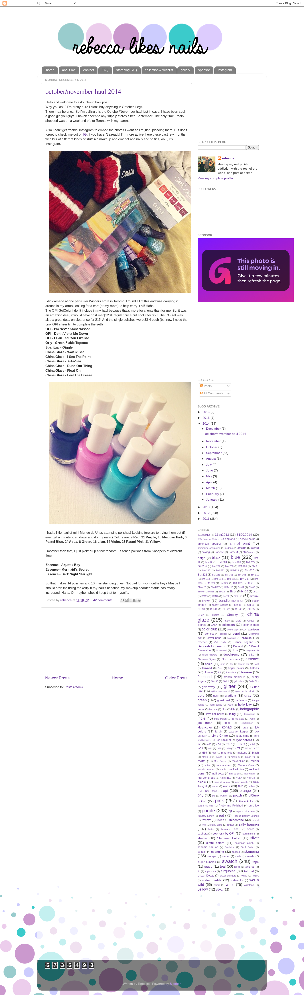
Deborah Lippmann (211, 646)
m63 (200, 748)
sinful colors (215, 843)
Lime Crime (219, 735)
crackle (247, 638)
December (214, 428)
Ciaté (238, 620)
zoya (219, 889)
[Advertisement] (116, 641)
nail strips (234, 773)
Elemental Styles (207, 659)
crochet (202, 642)
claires (202, 624)
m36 (209, 744)
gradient (230, 695)
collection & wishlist (159, 70)
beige (201, 558)
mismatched (224, 765)
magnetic (226, 752)
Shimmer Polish (228, 838)
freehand (205, 677)
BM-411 (251, 583)
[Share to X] (130, 600)
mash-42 (235, 757)
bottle (238, 596)
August (211, 458)
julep (228, 722)
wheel (217, 885)
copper (223, 633)
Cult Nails (220, 642)
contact (88, 70)
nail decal (218, 773)
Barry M (233, 552)
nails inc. (225, 777)
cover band (214, 638)
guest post (223, 700)
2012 (207, 513)
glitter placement (220, 691)
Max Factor (220, 761)
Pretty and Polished (231, 805)
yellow (203, 889)
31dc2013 (222, 534)
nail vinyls (249, 773)
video (244, 875)
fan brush (243, 664)
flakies (254, 668)
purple (208, 810)
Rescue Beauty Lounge (246, 815)
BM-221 (202, 574)
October (212, 447)
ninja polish (241, 782)
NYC (240, 786)
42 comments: (103, 600)
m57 (229, 744)
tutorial (249, 871)
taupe (208, 866)
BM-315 (231, 579)
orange (245, 790)
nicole (202, 782)
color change (251, 624)
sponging (217, 851)
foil (219, 672)
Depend (238, 646)
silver (254, 838)
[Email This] (122, 600)
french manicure (234, 677)
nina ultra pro (222, 782)
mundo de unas (206, 769)
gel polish (239, 681)
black (216, 558)
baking (206, 552)
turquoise (228, 871)
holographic (249, 709)
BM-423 (202, 587)
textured (250, 866)
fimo (220, 668)
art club (242, 548)
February (213, 493)
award (255, 548)
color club (209, 629)
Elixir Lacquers (230, 659)
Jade (252, 718)
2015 (207, 417)
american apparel (209, 543)
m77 (256, 748)
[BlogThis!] (126, 600)
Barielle (219, 552)
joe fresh (205, 722)
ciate (227, 620)
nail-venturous (206, 777)
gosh (216, 695)
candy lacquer (220, 605)
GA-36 (214, 681)
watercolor (237, 880)
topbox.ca (210, 871)
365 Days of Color (208, 539)
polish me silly (205, 805)
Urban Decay (206, 875)
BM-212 (220, 570)
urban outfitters (228, 875)
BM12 (222, 591)
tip (199, 871)
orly (200, 795)
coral (236, 633)
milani (255, 761)
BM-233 (216, 574)
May (209, 476)
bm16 (244, 591)
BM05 (252, 587)
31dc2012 (204, 534)
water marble (212, 880)
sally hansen (249, 824)
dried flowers (209, 654)
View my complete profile (215, 178)
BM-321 (211, 583)
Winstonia (249, 885)
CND (214, 624)
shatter (202, 838)
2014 (207, 423)
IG (85, 134)
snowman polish (244, 843)
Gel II (226, 681)
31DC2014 (244, 534)
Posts (207, 386)
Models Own (246, 765)
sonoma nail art (208, 847)
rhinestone (236, 820)
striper (226, 856)
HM (233, 709)
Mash (255, 752)
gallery (185, 70)
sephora (203, 833)
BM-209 (242, 566)
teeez (237, 866)
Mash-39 (206, 757)
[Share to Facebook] (135, 600)
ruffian (230, 824)
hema (201, 709)
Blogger (175, 983)
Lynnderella (244, 740)
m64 (210, 748)
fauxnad (207, 668)
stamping (251, 851)
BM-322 (224, 583)
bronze (254, 596)
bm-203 (237, 562)
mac (214, 752)
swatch (229, 861)
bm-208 (229, 566)
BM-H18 (228, 587)
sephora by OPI (224, 833)
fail (231, 664)
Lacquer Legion (238, 731)
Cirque (250, 620)
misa (207, 765)
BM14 (233, 591)
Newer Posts (57, 678)
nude (226, 786)
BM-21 (255, 566)
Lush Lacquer (222, 740)
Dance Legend (243, 642)
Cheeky (232, 614)
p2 (213, 795)
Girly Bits (254, 681)
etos (223, 664)
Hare (230, 704)
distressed (221, 650)
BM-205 (250, 562)
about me (69, 70)
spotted (236, 852)
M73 (247, 748)
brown (206, 600)
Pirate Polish (246, 801)
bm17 (256, 591)
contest (209, 633)
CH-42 (226, 609)
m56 (218, 744)
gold (201, 695)
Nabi (222, 769)
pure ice (254, 805)
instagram (225, 70)
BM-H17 (215, 587)
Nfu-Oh (251, 777)
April (209, 482)
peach (237, 795)
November (214, 441)
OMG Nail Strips (207, 791)
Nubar (215, 786)
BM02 (241, 587)
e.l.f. (251, 654)
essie (208, 664)
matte (202, 761)
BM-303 (229, 574)
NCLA (239, 777)
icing (232, 714)
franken (246, 672)
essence (252, 659)
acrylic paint (247, 539)
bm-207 (216, 566)
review (206, 820)
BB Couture (249, 552)
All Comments (213, 393)
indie (201, 718)
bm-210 (206, 570)
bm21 (226, 596)
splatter (202, 851)
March (211, 488)
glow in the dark (244, 691)
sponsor (204, 70)
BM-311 (255, 574)
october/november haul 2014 (83, 91)
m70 (228, 748)
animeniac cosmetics (209, 548)
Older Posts (176, 678)
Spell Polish (247, 847)
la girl (219, 731)
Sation (211, 829)
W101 (256, 875)
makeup (242, 752)
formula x (231, 672)
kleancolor (205, 727)
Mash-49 (250, 757)
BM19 (204, 596)
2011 (206, 518)
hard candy (216, 704)
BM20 (215, 596)
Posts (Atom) (74, 687)
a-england (229, 539)
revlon (220, 820)
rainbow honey (206, 815)
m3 (199, 744)
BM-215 (249, 570)
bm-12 (208, 562)
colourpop (232, 629)
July (209, 464)
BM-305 (242, 574)
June (210, 470)
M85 (204, 752)
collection (228, 624)
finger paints (236, 668)
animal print (239, 543)
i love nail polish (215, 714)
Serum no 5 (248, 833)
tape (256, 862)
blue (235, 557)
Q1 (230, 811)
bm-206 (202, 566)
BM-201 (222, 562)
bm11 (211, 591)
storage (211, 856)
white (230, 885)
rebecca (228, 158)
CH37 (201, 615)
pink (219, 800)
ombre (251, 786)
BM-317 (245, 578)
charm (215, 615)
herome (213, 709)
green (202, 700)
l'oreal (245, 727)
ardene (229, 548)
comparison (250, 629)
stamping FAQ (126, 70)
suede (250, 856)
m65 (219, 748)
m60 (252, 744)
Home (117, 678)
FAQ (105, 70)
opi (225, 790)
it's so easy (238, 718)
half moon (241, 700)
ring (204, 824)
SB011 (237, 829)
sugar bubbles (207, 862)
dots (235, 650)
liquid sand (242, 735)
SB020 (250, 829)
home (50, 70)
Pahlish (224, 795)
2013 (207, 507)
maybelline (238, 761)
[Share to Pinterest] (139, 600)
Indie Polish (220, 718)
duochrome (231, 654)
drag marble (252, 650)
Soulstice (230, 847)
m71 (237, 748)
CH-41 (213, 609)
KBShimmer (246, 723)
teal (223, 866)
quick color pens (246, 811)
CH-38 (201, 609)
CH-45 (238, 609)
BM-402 (237, 583)
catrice (237, 604)
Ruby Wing (216, 824)
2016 (207, 412)
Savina (224, 829)
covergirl (231, 638)
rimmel (255, 820)
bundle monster (231, 600)
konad (227, 727)
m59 (242, 744)
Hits (224, 709)
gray (247, 695)
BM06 (201, 591)
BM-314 (218, 579)
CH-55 (251, 609)
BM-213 (234, 570)
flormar (209, 672)
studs (238, 856)
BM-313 (205, 579)
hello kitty (245, 704)
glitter (229, 686)
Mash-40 (221, 757)
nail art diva (236, 769)
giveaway (208, 687)
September (214, 453)
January (212, 499)
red (221, 815)
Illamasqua (249, 714)
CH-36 (250, 605)
